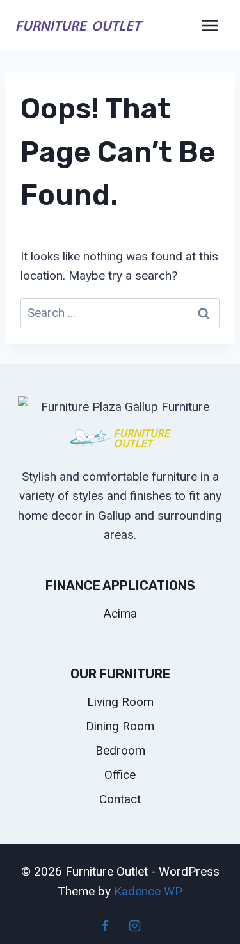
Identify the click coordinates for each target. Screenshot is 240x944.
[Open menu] (210, 25)
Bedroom (120, 750)
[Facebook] (105, 925)
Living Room (120, 701)
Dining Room (120, 726)
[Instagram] (134, 925)
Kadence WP (148, 891)
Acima (120, 613)
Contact (120, 799)
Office (120, 774)
